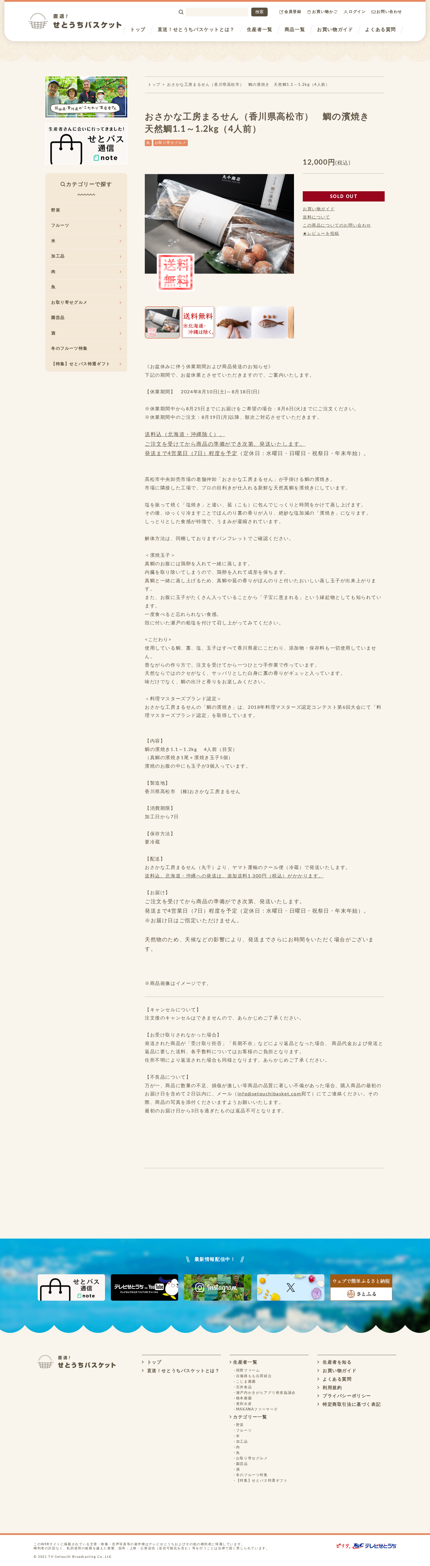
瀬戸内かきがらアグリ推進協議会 (266, 1392)
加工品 (58, 256)
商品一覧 (295, 29)
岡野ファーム (248, 1370)
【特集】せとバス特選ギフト (81, 364)
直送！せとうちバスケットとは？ (196, 29)
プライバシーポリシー (346, 1396)
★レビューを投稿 (321, 234)
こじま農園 (246, 1381)
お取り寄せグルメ (171, 142)
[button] (150, 231)
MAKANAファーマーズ (257, 1409)
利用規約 (331, 1388)
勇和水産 (244, 1404)
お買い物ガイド (335, 29)
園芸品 (58, 318)
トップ (138, 29)
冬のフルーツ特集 (69, 348)
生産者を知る (336, 1362)
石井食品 (244, 1387)
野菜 (55, 210)
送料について (316, 217)
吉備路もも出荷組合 (254, 1376)
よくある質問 (380, 29)
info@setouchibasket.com (269, 1094)
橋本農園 (244, 1398)
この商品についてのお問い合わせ (337, 225)
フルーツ (60, 225)
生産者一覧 (260, 29)
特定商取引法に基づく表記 (351, 1404)
